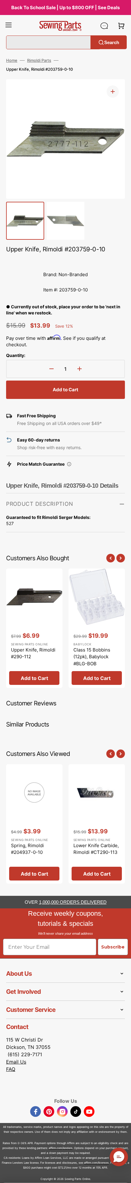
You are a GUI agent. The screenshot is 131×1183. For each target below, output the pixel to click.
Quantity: (15, 355)
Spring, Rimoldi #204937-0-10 (27, 849)
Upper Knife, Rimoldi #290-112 (33, 653)
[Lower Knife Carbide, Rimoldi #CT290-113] (97, 824)
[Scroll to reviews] (65, 261)
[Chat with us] (104, 25)
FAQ (10, 1069)
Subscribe (113, 947)
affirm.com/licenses (96, 1162)
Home (11, 60)
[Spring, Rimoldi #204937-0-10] (34, 824)
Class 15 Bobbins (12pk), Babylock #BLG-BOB (91, 657)
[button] (8, 25)
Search (111, 42)
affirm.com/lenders (61, 1148)
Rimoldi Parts (39, 60)
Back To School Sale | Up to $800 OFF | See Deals (65, 7)
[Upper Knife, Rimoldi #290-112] (34, 628)
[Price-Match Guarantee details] (69, 464)
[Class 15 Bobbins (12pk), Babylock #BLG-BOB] (97, 628)
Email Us (16, 1062)
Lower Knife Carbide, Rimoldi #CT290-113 (96, 849)
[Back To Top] (122, 1174)
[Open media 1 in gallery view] (113, 91)
